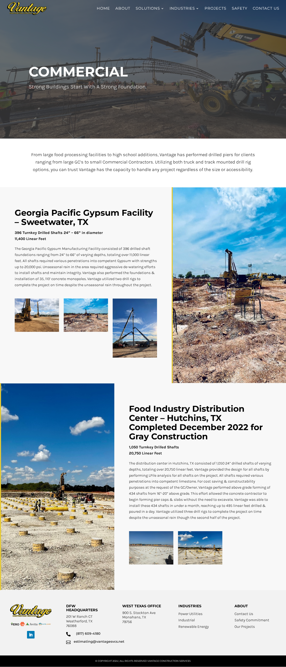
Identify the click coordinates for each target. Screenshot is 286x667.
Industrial (186, 620)
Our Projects (244, 626)
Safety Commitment (251, 620)
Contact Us (243, 613)
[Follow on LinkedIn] (31, 634)
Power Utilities (190, 613)
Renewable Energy (193, 626)
